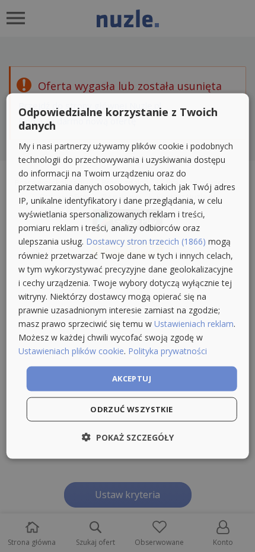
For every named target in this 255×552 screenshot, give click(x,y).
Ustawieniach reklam (194, 323)
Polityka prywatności (167, 351)
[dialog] (128, 276)
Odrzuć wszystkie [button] (131, 408)
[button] (128, 437)
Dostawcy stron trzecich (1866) (146, 241)
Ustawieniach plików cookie (71, 351)
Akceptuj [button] (131, 378)
